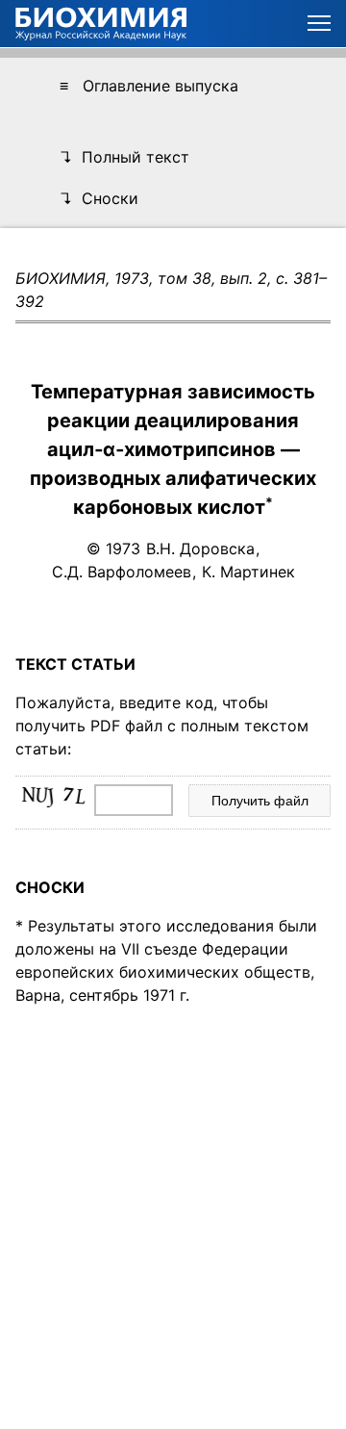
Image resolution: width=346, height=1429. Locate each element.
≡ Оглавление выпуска (149, 85)
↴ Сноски (99, 198)
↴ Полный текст (124, 156)
